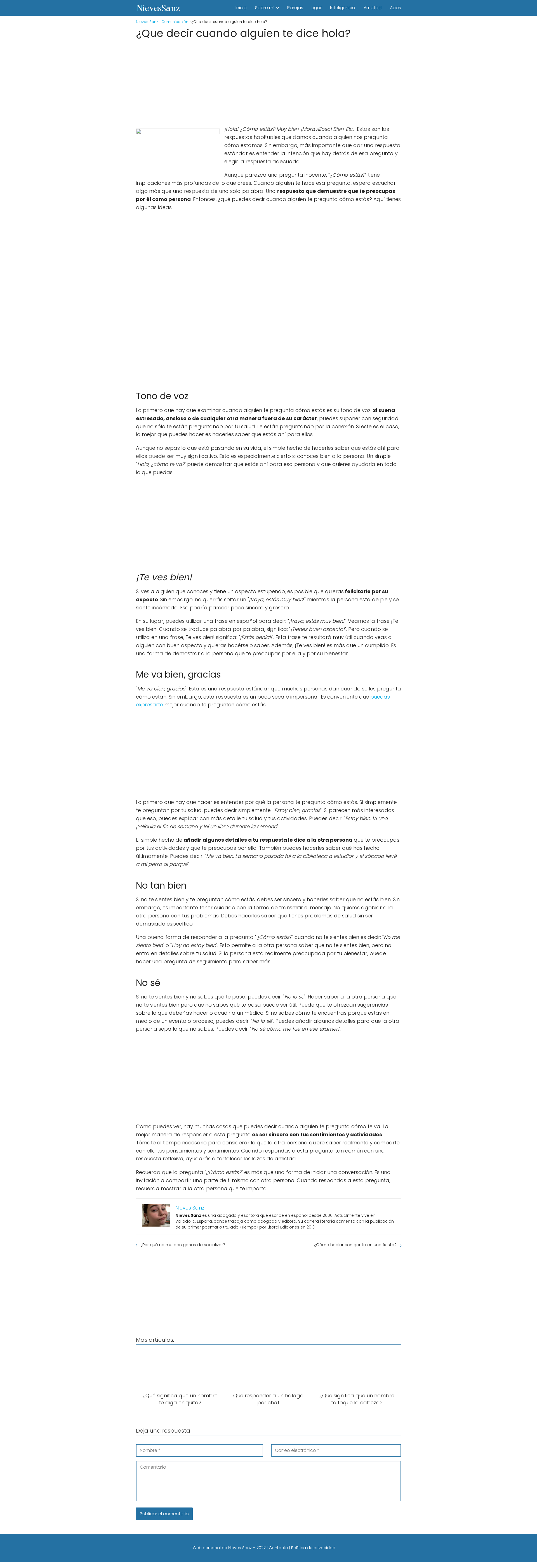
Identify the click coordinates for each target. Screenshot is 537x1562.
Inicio (241, 7)
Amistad (372, 7)
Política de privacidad (313, 1548)
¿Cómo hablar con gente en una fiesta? (355, 1245)
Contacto (278, 1548)
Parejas (295, 7)
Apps (395, 7)
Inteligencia (342, 7)
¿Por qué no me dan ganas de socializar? (182, 1245)
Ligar (317, 7)
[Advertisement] (268, 80)
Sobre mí (264, 7)
